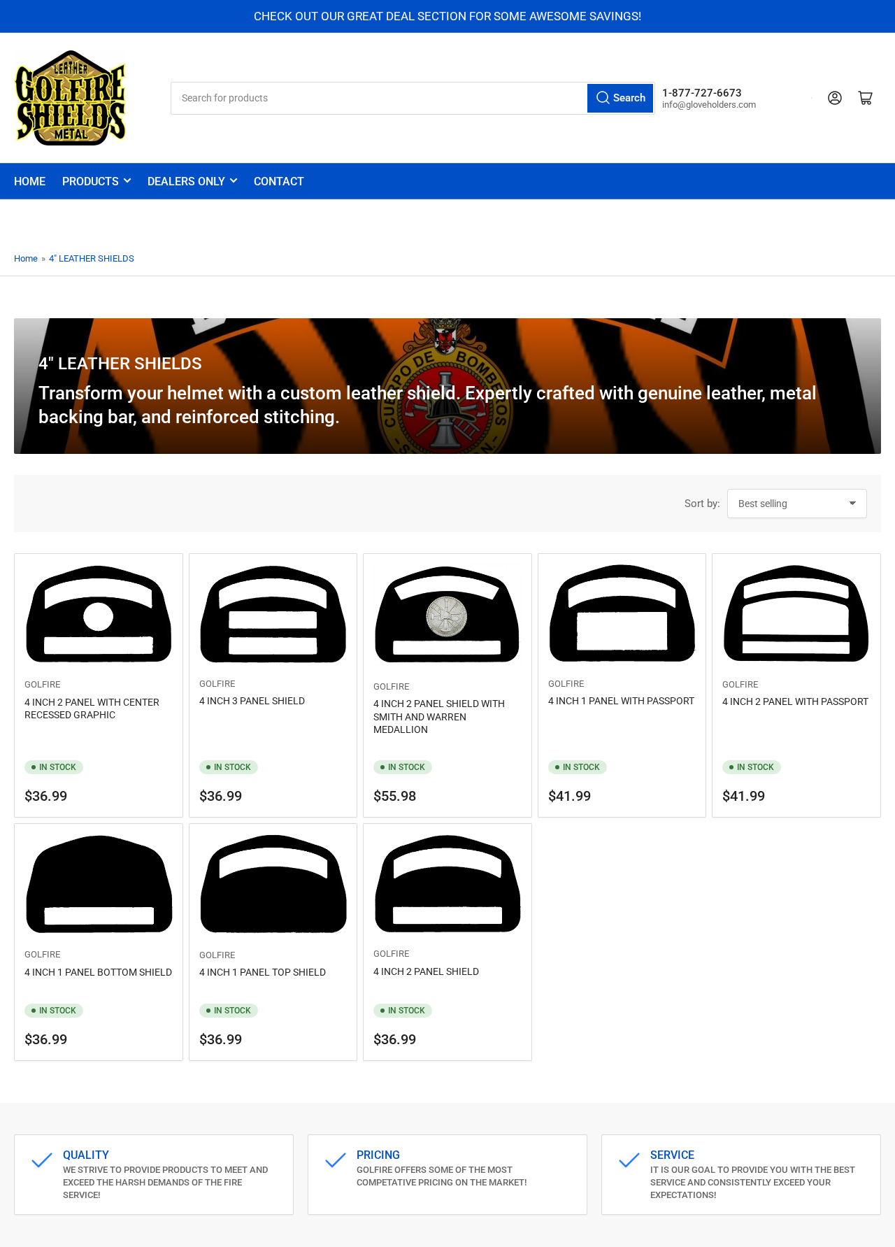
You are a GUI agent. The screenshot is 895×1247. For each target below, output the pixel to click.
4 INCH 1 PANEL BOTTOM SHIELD (98, 972)
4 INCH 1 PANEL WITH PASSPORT (621, 700)
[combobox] (413, 98)
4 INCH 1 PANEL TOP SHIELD (262, 972)
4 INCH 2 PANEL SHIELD (426, 971)
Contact (279, 181)
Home (29, 181)
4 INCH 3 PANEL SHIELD (252, 700)
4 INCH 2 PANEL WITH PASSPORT (795, 701)
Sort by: (702, 503)
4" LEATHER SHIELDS (91, 258)
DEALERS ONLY (186, 181)
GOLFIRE (42, 684)
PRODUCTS (90, 181)
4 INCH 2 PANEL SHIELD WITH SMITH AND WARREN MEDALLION (439, 716)
